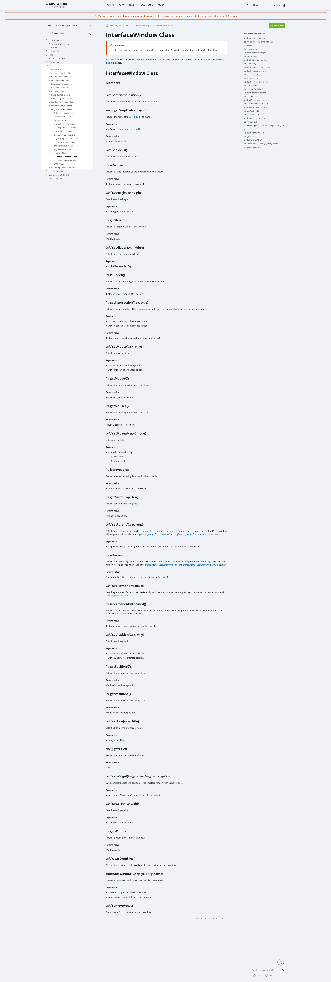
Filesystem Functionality (61, 84)
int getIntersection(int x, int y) (257, 67)
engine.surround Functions (65, 142)
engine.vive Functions (63, 146)
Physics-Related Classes (61, 106)
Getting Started (55, 40)
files (120, 865)
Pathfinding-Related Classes (63, 102)
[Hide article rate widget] (283, 970)
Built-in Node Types (57, 58)
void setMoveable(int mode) (256, 82)
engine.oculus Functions (64, 135)
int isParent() (249, 96)
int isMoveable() (251, 85)
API (50, 65)
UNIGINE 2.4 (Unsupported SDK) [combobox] (64, 25)
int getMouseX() (251, 74)
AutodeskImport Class (63, 113)
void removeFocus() (252, 147)
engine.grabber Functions (65, 127)
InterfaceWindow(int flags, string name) (261, 143)
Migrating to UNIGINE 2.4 (59, 175)
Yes (258, 975)
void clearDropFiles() (253, 140)
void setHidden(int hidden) (255, 60)
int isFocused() (250, 49)
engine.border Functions (64, 124)
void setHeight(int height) (255, 52)
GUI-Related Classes (60, 87)
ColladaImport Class (62, 116)
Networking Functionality (62, 98)
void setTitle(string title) (254, 118)
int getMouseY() (251, 78)
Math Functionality (59, 91)
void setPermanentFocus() (255, 100)
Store (161, 5)
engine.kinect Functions (64, 131)
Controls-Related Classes (62, 76)
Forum (110, 5)
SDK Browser (54, 47)
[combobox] (256, 5)
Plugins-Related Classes (61, 109)
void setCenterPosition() (254, 38)
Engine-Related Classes (61, 80)
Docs (121, 5)
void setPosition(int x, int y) (255, 107)
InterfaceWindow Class (66, 156)
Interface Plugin (61, 153)
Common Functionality (61, 73)
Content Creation (56, 171)
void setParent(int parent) (255, 93)
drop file (134, 116)
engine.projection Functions (66, 138)
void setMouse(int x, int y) (255, 71)
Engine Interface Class (66, 160)
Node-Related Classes (60, 95)
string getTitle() (250, 122)
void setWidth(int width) (254, 133)
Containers (56, 69)
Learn (132, 5)
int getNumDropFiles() (253, 89)
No (270, 975)
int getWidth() (250, 136)
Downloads (146, 5)
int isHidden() (250, 63)
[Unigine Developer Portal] (56, 6)
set (130, 561)
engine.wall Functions (63, 149)
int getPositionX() (251, 111)
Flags (120, 892)
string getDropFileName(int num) (258, 42)
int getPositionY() (251, 114)
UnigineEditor (55, 51)
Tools (51, 55)
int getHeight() (250, 56)
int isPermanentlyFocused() (256, 103)
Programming (54, 62)
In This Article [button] (254, 33)
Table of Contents (56, 178)
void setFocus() (250, 45)
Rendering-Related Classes (63, 167)
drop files (133, 503)
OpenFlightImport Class (64, 120)
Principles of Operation (59, 44)
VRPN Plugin (59, 164)
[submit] (89, 33)
